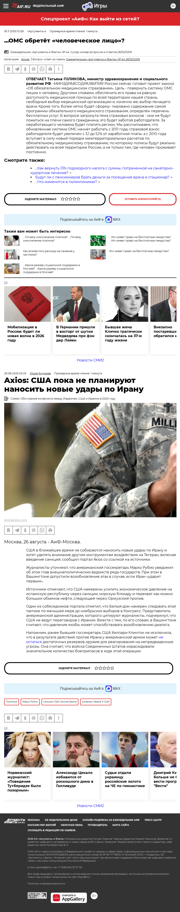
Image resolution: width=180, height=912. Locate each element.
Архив (25, 59)
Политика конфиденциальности (46, 883)
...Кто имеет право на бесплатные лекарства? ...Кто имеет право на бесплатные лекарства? (140, 238)
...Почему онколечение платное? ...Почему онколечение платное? (52, 238)
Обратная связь (72, 825)
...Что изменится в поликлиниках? (66, 182)
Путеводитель (97, 825)
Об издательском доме (61, 820)
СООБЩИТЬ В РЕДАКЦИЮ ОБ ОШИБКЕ (52, 830)
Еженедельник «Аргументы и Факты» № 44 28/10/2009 (103, 59)
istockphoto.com (15, 520)
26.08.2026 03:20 (15, 373)
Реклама (34, 820)
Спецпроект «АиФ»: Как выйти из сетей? (90, 18)
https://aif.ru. (83, 877)
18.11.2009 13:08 (14, 31)
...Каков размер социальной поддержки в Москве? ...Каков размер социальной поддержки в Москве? (51, 268)
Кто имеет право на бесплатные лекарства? (139, 251)
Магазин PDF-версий (42, 825)
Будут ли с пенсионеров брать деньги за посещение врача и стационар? (102, 177)
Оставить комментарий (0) (143, 199)
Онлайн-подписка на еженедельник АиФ (111, 820)
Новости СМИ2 (90, 360)
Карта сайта (120, 825)
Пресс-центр (153, 820)
